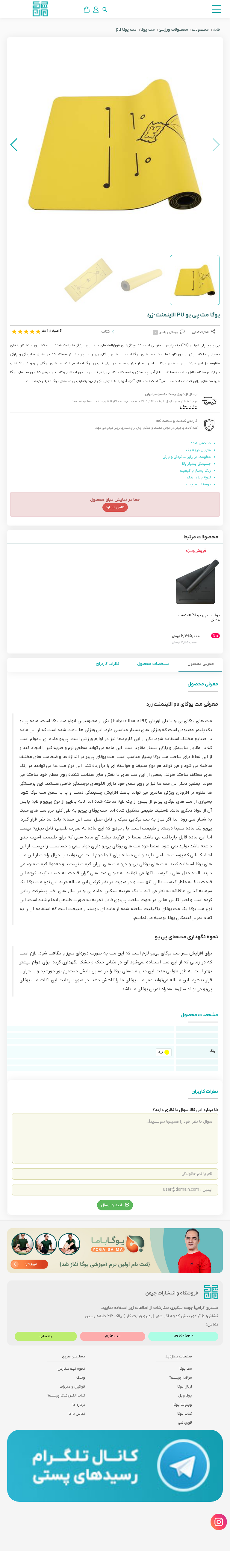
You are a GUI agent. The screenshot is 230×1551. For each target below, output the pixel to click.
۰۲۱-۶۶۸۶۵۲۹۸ (183, 1336)
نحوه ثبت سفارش (71, 1368)
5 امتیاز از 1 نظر (52, 331)
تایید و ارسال (113, 1205)
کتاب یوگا (184, 1413)
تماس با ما (77, 1413)
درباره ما (78, 1404)
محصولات (200, 30)
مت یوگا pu (126, 30)
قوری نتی (185, 1422)
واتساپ (46, 1336)
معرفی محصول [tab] (200, 664)
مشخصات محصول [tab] (153, 664)
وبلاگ (80, 1377)
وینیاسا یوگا (182, 1404)
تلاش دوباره (115, 507)
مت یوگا (147, 30)
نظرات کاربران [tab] (107, 664)
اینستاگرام (112, 1336)
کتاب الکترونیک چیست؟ (66, 1395)
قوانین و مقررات (72, 1386)
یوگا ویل (185, 1395)
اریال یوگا (184, 1386)
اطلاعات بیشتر (188, 406)
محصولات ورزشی (173, 30)
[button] (14, 144)
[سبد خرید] (86, 9)
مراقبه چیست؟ (180, 1377)
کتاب (105, 331)
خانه (216, 30)
